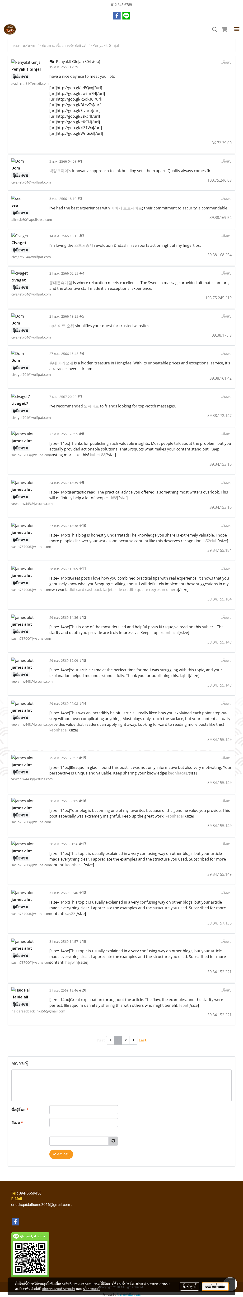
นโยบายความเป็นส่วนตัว (58, 1289)
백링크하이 (58, 170)
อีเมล (17, 1122)
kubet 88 (97, 454)
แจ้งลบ (226, 62)
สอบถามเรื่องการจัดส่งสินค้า (65, 45)
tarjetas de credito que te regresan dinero (140, 589)
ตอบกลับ (63, 1154)
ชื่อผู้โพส (20, 1109)
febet (183, 1005)
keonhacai (169, 632)
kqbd (184, 675)
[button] (213, 29)
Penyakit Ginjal (106, 45)
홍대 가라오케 (61, 363)
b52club (210, 540)
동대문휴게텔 (60, 282)
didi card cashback (85, 589)
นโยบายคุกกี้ (91, 1289)
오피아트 (91, 406)
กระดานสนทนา (24, 45)
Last (143, 1040)
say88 (70, 913)
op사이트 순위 (61, 325)
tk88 (113, 497)
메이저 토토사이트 (126, 208)
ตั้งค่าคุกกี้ (189, 1286)
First (101, 1040)
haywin (71, 962)
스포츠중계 (83, 245)
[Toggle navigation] (237, 29)
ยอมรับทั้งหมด (215, 1286)
